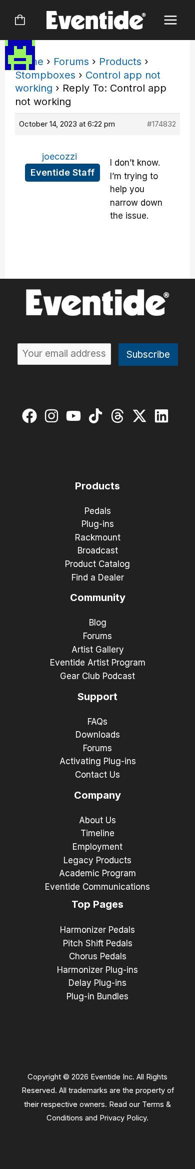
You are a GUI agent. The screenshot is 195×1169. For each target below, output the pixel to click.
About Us (97, 820)
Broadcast (98, 550)
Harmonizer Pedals (97, 930)
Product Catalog (97, 564)
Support (98, 697)
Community (98, 598)
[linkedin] (164, 415)
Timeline (97, 833)
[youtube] (76, 415)
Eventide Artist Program (98, 663)
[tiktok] (98, 415)
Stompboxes (45, 75)
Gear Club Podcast (97, 676)
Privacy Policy (123, 1117)
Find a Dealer (98, 577)
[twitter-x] (142, 415)
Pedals (97, 511)
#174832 (161, 124)
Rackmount (97, 537)
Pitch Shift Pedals (97, 943)
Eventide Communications (97, 887)
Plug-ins (98, 524)
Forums (71, 62)
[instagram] (54, 415)
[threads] (120, 415)
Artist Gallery (98, 650)
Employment (97, 847)
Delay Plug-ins (97, 983)
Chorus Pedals (97, 956)
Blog (97, 623)
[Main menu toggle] (171, 20)
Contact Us (97, 775)
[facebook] (32, 415)
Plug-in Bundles (97, 996)
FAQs (98, 722)
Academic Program (97, 873)
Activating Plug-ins (98, 761)
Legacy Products (98, 860)
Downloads (98, 735)
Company (97, 795)
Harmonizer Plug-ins (97, 970)
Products (120, 62)
